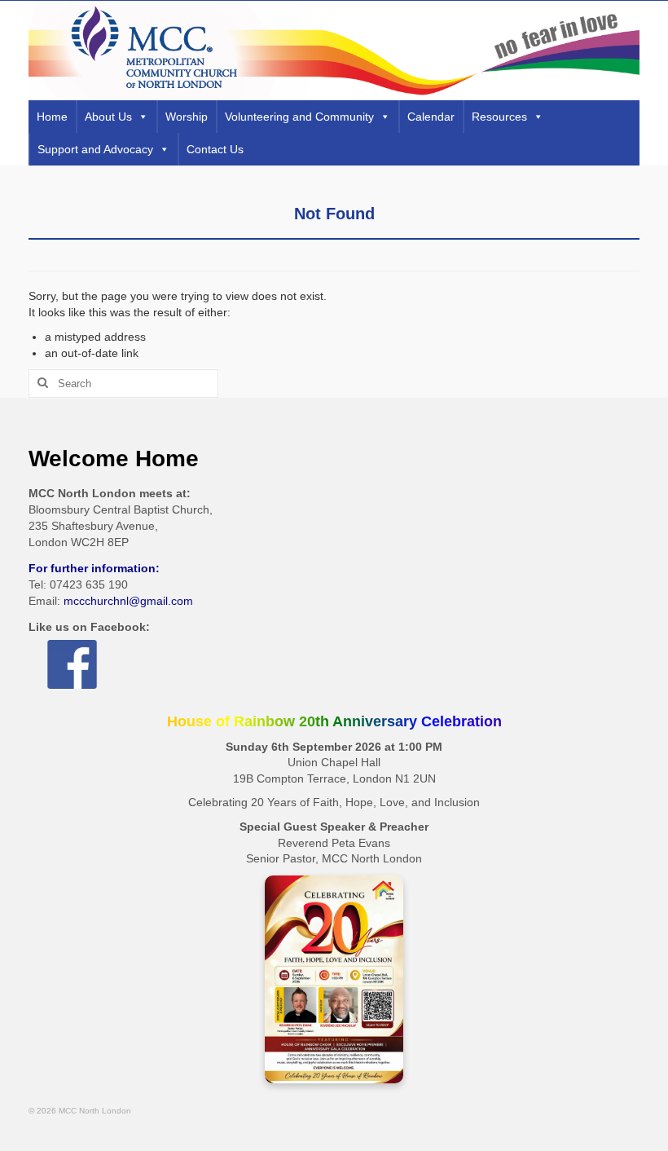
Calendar (431, 116)
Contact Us (215, 149)
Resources (499, 116)
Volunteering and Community (299, 116)
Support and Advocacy (95, 149)
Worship (186, 116)
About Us (108, 116)
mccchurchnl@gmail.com (128, 600)
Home (52, 116)
